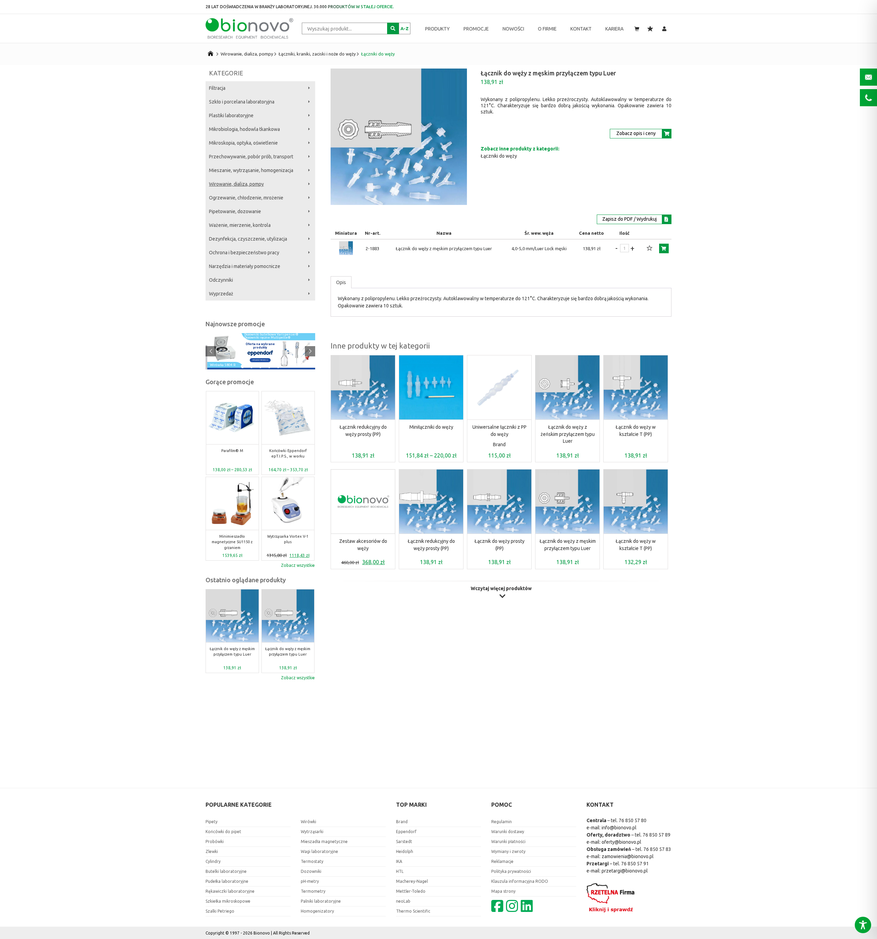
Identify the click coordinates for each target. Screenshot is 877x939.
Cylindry (213, 861)
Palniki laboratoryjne (321, 901)
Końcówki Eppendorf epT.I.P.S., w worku (232, 454)
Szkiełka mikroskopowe (228, 901)
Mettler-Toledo (410, 891)
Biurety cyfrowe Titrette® (288, 539)
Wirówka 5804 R (223, 365)
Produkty (437, 29)
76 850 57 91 (635, 863)
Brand (499, 444)
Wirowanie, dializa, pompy (247, 53)
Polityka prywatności (511, 871)
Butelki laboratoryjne (226, 871)
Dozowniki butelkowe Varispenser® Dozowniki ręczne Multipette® (271, 336)
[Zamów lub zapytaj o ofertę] (664, 248)
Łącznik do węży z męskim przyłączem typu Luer (232, 652)
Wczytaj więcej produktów (501, 588)
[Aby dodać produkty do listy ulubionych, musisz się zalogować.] (649, 248)
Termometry (313, 891)
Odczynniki (221, 280)
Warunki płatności (508, 841)
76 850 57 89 (656, 835)
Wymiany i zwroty (508, 851)
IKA (399, 861)
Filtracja (217, 88)
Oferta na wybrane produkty (260, 345)
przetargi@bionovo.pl (625, 871)
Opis (341, 282)
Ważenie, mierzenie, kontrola (240, 225)
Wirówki (308, 821)
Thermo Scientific (413, 911)
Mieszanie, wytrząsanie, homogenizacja (251, 170)
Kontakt (581, 29)
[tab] (341, 282)
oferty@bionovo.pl (621, 842)
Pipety (212, 821)
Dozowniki (311, 871)
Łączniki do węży (378, 53)
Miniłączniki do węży (431, 427)
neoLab (403, 901)
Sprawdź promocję (260, 360)
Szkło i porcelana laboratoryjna (241, 102)
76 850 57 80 (632, 820)
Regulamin (501, 821)
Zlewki (212, 851)
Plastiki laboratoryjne (231, 115)
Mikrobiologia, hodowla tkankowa (244, 129)
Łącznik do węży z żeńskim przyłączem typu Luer (568, 434)
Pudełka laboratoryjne (227, 881)
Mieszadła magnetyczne (324, 841)
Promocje (476, 29)
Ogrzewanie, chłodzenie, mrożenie (246, 197)
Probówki (215, 841)
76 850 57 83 (657, 849)
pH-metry (310, 881)
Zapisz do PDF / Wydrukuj (629, 219)
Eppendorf (406, 831)
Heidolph (404, 851)
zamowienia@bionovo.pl (628, 856)
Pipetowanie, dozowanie (235, 211)
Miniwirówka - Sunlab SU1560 (288, 454)
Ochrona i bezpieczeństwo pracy (244, 252)
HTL (400, 871)
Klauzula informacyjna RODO (519, 881)
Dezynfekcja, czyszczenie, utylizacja (248, 239)
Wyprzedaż (221, 293)
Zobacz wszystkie (298, 565)
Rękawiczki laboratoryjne (230, 891)
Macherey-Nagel (412, 881)
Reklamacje (502, 861)
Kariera (614, 29)
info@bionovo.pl (619, 827)
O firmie (547, 29)
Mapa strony (503, 891)
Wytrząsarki (312, 831)
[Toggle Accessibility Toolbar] (863, 925)
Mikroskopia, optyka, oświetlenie (243, 143)
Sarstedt (404, 841)
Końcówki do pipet (223, 831)
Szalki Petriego (220, 911)
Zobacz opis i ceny (636, 133)
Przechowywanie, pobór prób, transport (251, 156)
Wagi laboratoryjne (319, 851)
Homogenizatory (317, 911)
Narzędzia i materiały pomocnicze (244, 266)
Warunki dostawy (507, 831)
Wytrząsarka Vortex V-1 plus (232, 539)
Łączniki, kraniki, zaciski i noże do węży (317, 53)
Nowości (513, 29)
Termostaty (312, 861)
